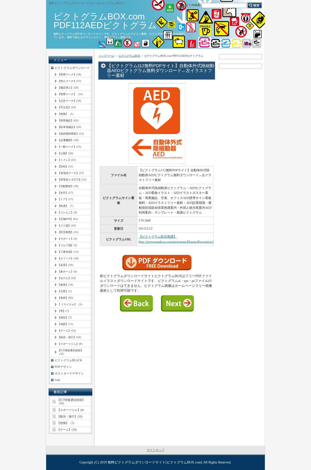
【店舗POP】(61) (68, 218)
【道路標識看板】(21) (71, 133)
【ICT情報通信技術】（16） (70, 352)
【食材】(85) (65, 297)
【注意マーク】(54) (69, 100)
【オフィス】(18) (68, 258)
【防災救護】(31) (68, 232)
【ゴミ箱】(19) (67, 225)
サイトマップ (155, 450)
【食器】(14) (65, 284)
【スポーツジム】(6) (70, 343)
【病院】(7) (65, 317)
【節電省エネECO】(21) (72, 179)
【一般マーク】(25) (69, 146)
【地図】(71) (65, 324)
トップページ (106, 55)
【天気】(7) (65, 291)
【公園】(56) (65, 153)
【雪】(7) (63, 310)
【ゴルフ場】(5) (67, 245)
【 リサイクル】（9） (71, 304)
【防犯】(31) (65, 166)
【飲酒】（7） (66, 205)
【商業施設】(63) (68, 120)
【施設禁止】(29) (68, 87)
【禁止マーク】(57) (69, 81)
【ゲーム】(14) (67, 330)
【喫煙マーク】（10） (71, 94)
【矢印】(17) (65, 192)
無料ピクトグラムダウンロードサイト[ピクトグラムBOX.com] (155, 462)
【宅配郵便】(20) (68, 186)
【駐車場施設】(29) (69, 127)
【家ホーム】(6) (67, 271)
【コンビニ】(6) (67, 212)
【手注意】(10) (67, 107)
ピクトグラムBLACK (68, 360)
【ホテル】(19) (67, 278)
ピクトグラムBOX (129, 55)
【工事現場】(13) (68, 251)
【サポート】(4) (67, 238)
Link (57, 380)
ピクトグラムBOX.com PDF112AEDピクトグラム (105, 20)
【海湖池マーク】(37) (71, 173)
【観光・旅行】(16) (69, 337)
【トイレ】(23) (67, 159)
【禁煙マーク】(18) (69, 74)
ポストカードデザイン (69, 373)
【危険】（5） (66, 113)
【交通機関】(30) (68, 140)
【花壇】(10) (65, 264)
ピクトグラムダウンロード (72, 68)
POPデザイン (63, 367)
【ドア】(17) (65, 199)
